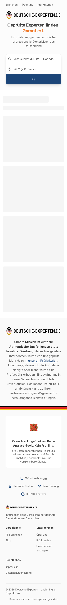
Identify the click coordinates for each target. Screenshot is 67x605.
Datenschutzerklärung (19, 572)
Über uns (27, 4)
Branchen (12, 4)
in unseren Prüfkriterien (41, 360)
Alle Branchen (14, 534)
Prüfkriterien (45, 4)
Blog (8, 540)
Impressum (12, 566)
